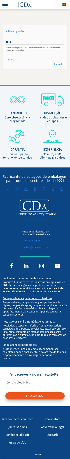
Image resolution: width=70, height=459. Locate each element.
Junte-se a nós (17, 427)
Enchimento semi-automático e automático (29, 278)
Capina (9, 59)
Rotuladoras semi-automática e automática (29, 321)
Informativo (52, 419)
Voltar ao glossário (15, 31)
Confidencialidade (18, 435)
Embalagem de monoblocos (20, 344)
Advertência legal (52, 427)
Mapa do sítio (17, 442)
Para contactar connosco (17, 419)
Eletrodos (59, 64)
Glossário (52, 435)
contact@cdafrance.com (35, 247)
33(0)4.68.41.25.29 (31, 240)
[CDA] (25, 4)
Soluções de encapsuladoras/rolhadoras (27, 298)
